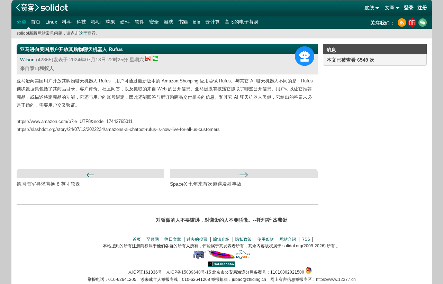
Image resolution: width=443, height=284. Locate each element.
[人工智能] (304, 56)
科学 (67, 22)
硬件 (125, 22)
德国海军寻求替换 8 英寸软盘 (48, 184)
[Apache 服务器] (221, 257)
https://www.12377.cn (336, 279)
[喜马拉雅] (412, 22)
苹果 (110, 22)
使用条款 (265, 239)
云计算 (212, 22)
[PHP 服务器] (199, 257)
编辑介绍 (221, 239)
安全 (154, 22)
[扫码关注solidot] (422, 22)
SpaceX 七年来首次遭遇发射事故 (206, 184)
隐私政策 (243, 239)
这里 (83, 33)
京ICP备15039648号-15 (188, 272)
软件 (139, 22)
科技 (81, 22)
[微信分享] (155, 59)
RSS (305, 239)
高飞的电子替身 (242, 22)
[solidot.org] (221, 265)
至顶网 (152, 239)
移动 (96, 22)
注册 (422, 7)
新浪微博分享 (148, 58)
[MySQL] (243, 257)
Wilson (27, 59)
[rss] (402, 22)
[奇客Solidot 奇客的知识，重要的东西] (41, 7)
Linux (51, 22)
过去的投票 (197, 239)
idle (196, 22)
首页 (35, 22)
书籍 (183, 22)
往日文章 (172, 239)
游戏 (168, 22)
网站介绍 (287, 239)
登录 (409, 7)
